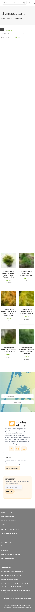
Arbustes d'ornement (12, 73)
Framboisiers (9, 119)
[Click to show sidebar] (2, 29)
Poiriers (7, 212)
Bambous (7, 88)
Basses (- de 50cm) (11, 94)
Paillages (7, 180)
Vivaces (7, 238)
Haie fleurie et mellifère (13, 140)
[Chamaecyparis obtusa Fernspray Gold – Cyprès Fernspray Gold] (8, 260)
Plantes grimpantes (11, 194)
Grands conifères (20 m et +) (14, 128)
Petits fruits (8, 189)
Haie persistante (25, 151)
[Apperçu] (7, 271)
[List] (19, 37)
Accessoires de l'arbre (16, 45)
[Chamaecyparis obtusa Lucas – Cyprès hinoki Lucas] (26, 298)
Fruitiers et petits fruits (13, 122)
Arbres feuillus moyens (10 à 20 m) (17, 62)
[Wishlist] (29, 2)
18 (8, 37)
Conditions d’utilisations (19, 607)
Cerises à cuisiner (18, 96)
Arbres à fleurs (9, 56)
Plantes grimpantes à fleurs (14, 197)
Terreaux (21, 235)
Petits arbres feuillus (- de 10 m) (16, 183)
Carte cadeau (26, 94)
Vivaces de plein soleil (12, 240)
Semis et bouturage (11, 229)
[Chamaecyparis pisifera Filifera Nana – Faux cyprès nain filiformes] (26, 336)
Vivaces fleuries (10, 246)
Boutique (4, 546)
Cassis (6, 96)
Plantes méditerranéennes (14, 206)
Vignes (31, 235)
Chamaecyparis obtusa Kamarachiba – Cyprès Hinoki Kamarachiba (8, 312)
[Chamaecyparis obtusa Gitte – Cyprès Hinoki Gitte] (26, 260)
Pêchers (27, 180)
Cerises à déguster (11, 99)
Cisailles (7, 102)
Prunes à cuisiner (24, 220)
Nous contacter (13, 468)
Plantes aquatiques (24, 189)
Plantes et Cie (19, 598)
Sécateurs (23, 226)
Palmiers (17, 180)
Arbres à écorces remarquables (16, 53)
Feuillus (16, 114)
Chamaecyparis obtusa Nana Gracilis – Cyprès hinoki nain (8, 349)
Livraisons (4, 550)
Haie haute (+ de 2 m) (12, 145)
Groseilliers (29, 131)
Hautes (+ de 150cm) (12, 160)
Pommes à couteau (11, 215)
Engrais (7, 114)
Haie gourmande (10, 143)
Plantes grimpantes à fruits (14, 200)
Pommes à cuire (27, 215)
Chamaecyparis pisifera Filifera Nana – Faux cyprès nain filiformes (26, 350)
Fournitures (19, 117)
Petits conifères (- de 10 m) (14, 186)
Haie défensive (26, 137)
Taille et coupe (9, 235)
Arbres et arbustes (11, 59)
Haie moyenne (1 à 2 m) (12, 148)
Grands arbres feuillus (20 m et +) (16, 125)
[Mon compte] (32, 2)
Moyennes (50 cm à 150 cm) (14, 169)
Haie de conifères (10, 137)
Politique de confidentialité (10, 529)
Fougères (7, 117)
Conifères (17, 102)
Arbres (26, 50)
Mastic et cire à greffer (13, 166)
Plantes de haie (10, 192)
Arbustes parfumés (11, 76)
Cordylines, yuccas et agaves (15, 108)
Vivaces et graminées (12, 243)
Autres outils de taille (12, 82)
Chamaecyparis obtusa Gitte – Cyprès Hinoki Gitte (26, 273)
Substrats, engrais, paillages (15, 232)
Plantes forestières (26, 192)
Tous (3, 45)
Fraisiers (30, 117)
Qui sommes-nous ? (7, 516)
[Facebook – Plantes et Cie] (11, 448)
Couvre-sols (9, 111)
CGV (2, 525)
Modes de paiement (7, 558)
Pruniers (24, 223)
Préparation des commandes (10, 554)
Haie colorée (27, 134)
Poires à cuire (25, 209)
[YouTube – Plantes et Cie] (24, 448)
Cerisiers (25, 99)
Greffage (7, 131)
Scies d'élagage (10, 226)
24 (10, 37)
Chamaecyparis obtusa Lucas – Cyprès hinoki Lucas (26, 311)
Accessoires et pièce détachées (16, 48)
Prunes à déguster (11, 223)
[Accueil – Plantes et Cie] (17, 423)
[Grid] (16, 37)
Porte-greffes (9, 220)
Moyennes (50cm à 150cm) (14, 171)
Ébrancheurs (21, 111)
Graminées (29, 122)
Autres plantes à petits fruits (15, 85)
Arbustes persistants (12, 79)
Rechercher (24, 3)
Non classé (8, 174)
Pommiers (21, 217)
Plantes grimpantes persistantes (16, 203)
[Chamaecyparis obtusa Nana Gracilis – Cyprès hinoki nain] (8, 336)
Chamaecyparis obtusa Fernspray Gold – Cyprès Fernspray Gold (8, 274)
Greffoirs (18, 131)
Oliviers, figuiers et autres (14, 177)
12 (6, 37)
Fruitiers (20, 119)
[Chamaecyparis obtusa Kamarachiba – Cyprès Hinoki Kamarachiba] (8, 298)
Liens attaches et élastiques (15, 163)
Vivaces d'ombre (20, 238)
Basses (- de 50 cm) (11, 91)
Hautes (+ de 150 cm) (12, 157)
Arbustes (7, 65)
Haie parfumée (9, 151)
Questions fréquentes (8, 521)
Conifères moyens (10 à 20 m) (15, 105)
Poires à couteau (10, 209)
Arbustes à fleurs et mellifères (15, 68)
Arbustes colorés (10, 71)
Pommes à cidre (19, 212)
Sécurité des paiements (9, 533)
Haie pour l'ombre (10, 154)
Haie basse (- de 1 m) (12, 134)
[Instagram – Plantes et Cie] (17, 448)
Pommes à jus (9, 217)
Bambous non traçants (23, 88)
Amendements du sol (12, 50)
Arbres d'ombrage (25, 56)
